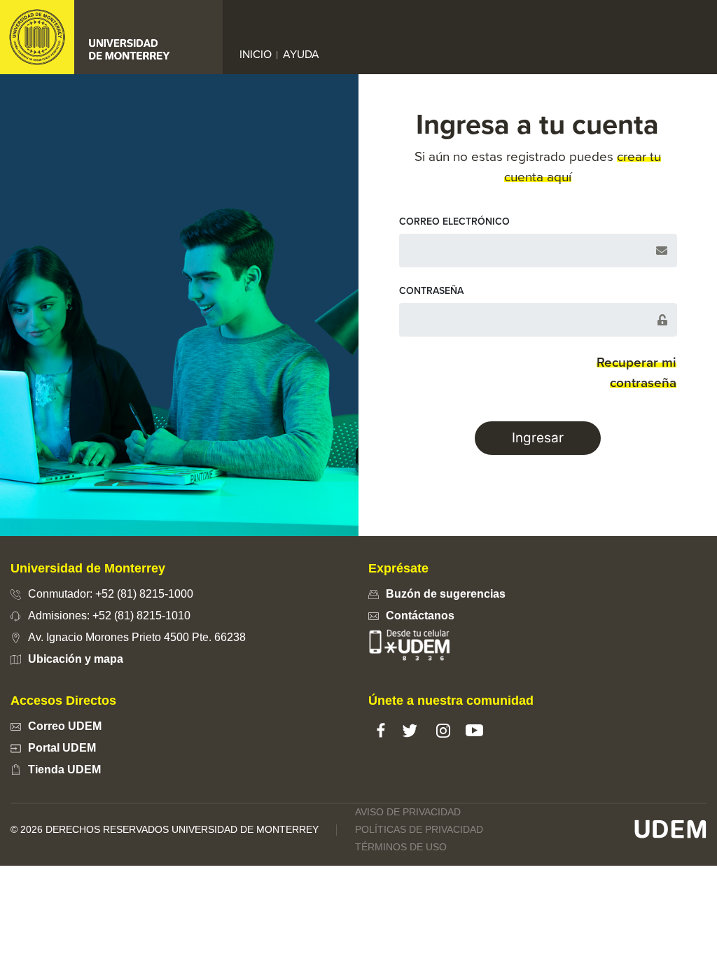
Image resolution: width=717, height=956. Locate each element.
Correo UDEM (65, 726)
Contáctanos (420, 615)
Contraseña (431, 290)
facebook (380, 730)
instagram (443, 730)
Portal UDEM (62, 748)
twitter (409, 730)
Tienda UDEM (64, 769)
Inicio (258, 53)
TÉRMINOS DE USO (401, 846)
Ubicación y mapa (75, 659)
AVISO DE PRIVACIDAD (408, 811)
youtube (474, 730)
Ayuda (301, 54)
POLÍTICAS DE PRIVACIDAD (419, 829)
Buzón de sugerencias (446, 594)
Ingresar (538, 438)
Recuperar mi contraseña (636, 372)
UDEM (670, 829)
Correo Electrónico (454, 221)
